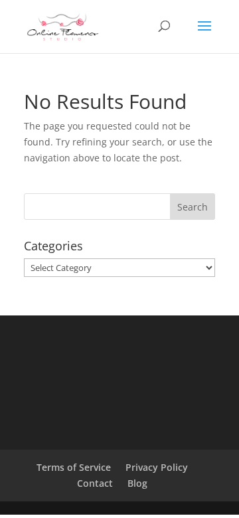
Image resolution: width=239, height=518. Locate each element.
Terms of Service (74, 467)
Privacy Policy (156, 467)
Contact (95, 483)
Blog (137, 483)
